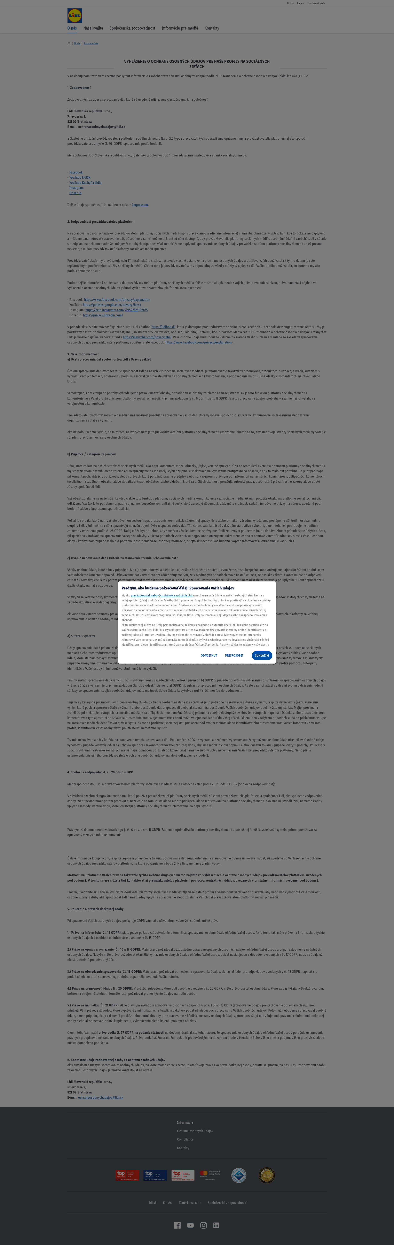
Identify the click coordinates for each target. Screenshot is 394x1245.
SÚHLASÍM (262, 655)
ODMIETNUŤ (209, 655)
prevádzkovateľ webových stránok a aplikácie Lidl (161, 595)
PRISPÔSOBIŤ (234, 655)
